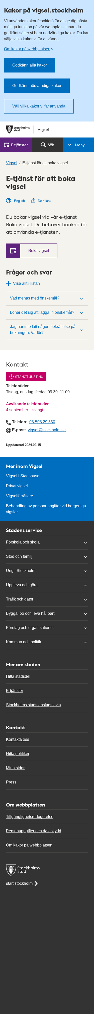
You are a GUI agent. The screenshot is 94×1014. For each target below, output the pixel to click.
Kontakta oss (17, 739)
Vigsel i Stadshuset (23, 476)
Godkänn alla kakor (29, 65)
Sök (51, 144)
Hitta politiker (17, 754)
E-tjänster (14, 690)
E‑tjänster (19, 144)
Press (11, 782)
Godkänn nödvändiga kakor (36, 86)
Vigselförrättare (19, 496)
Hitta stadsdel (18, 676)
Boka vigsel (38, 250)
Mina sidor (15, 768)
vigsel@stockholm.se (47, 430)
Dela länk (44, 201)
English (19, 201)
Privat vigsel (17, 486)
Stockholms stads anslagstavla (33, 705)
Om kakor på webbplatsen (27, 49)
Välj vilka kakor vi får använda (38, 106)
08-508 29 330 (42, 422)
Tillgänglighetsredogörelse (29, 816)
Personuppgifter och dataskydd (33, 831)
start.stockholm (19, 883)
